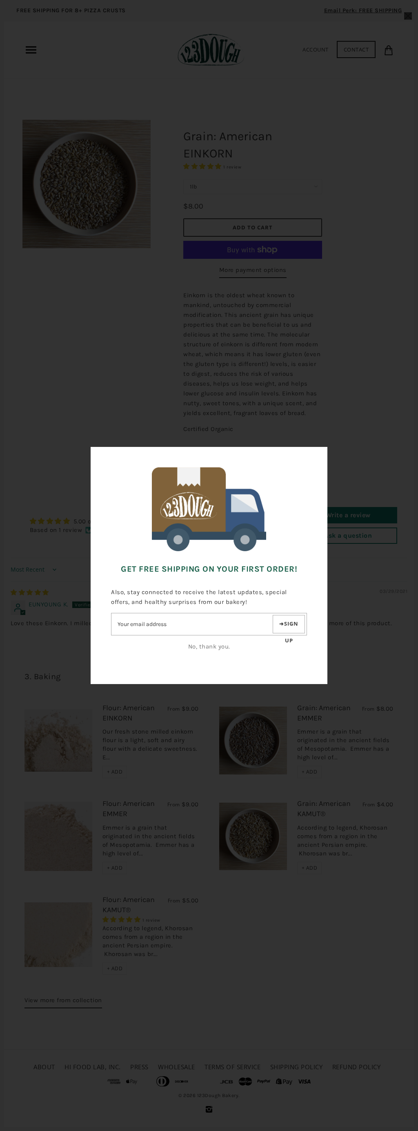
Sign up (291, 626)
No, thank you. (209, 646)
